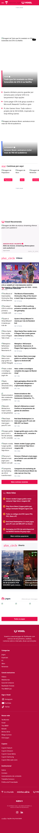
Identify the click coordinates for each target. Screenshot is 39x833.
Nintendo (5, 667)
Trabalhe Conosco (8, 779)
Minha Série (6, 732)
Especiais (5, 658)
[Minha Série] (23, 792)
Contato (4, 773)
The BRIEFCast (7, 689)
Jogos (3, 655)
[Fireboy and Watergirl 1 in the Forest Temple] (8, 609)
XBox (3, 664)
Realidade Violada (8, 686)
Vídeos (4, 677)
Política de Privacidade (10, 782)
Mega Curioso (7, 735)
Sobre (4, 770)
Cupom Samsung (8, 757)
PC (2, 661)
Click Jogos (5, 738)
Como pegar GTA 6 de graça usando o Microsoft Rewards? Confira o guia (19, 102)
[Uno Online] (21, 609)
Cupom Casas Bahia (9, 754)
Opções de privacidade (12, 818)
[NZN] (19, 801)
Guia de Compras (8, 683)
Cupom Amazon (7, 751)
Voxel (3, 723)
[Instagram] (17, 812)
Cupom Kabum (7, 748)
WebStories (6, 680)
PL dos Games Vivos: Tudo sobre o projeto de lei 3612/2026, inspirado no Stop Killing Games (19, 111)
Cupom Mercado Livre (9, 760)
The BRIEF (5, 726)
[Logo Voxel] (26, 2)
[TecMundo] (6, 2)
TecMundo (5, 720)
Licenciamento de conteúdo (11, 776)
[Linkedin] (22, 812)
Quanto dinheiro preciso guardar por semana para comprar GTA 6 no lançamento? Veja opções (18, 95)
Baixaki (4, 729)
